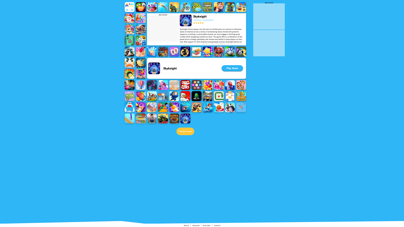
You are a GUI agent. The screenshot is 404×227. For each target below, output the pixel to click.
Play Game (232, 68)
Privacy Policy (207, 225)
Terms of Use (195, 225)
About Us (186, 225)
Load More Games (185, 131)
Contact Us (217, 225)
